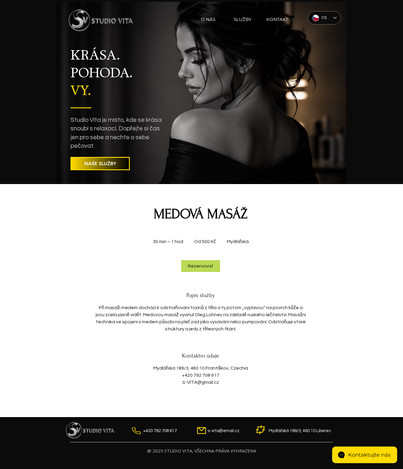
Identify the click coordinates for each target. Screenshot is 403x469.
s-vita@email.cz (224, 431)
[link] (200, 266)
